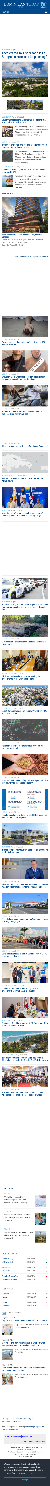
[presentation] (44, 192)
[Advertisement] (23, 26)
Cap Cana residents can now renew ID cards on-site (24, 1321)
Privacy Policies (27, 1441)
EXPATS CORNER (13, 1313)
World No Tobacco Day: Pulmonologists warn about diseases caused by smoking (15, 1200)
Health (7, 1193)
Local (4, 142)
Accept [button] (25, 1480)
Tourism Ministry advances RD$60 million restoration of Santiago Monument (18, 1235)
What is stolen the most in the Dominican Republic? (25, 446)
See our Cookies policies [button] (22, 1473)
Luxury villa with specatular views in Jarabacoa (21, 234)
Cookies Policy (40, 1441)
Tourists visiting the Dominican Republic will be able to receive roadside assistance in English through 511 (25, 607)
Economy (6, 117)
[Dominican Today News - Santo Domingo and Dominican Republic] (25, 4)
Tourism (6, 50)
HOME (7, 1436)
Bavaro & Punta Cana (12, 475)
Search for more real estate (24, 256)
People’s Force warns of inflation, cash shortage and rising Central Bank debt (17, 1217)
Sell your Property (41, 256)
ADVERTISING (16, 1436)
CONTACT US (27, 1436)
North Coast (8, 1055)
